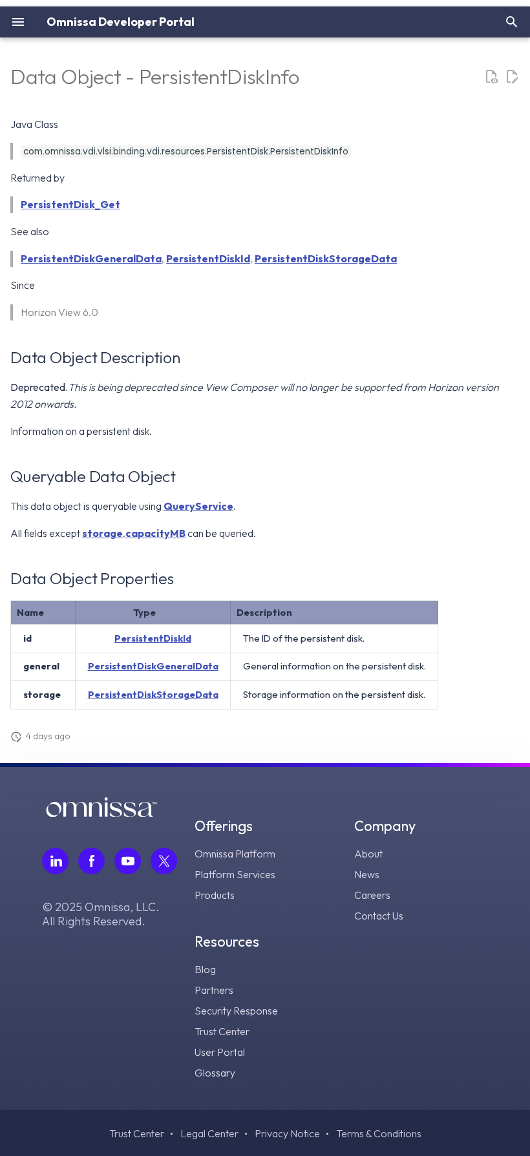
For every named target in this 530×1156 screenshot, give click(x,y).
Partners (214, 989)
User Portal (220, 1052)
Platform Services (235, 874)
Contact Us (378, 915)
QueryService (198, 505)
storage (102, 533)
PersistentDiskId (208, 258)
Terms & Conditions (378, 1133)
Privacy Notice (287, 1133)
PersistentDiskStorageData (326, 258)
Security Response (236, 1010)
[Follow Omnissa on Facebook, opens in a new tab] (91, 861)
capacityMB (155, 533)
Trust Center (222, 1031)
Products (215, 894)
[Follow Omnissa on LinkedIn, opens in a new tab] (55, 861)
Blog (205, 969)
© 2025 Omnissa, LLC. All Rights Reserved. (101, 914)
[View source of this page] (491, 76)
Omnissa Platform (235, 853)
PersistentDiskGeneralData (91, 258)
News (366, 874)
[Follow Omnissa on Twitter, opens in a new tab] (164, 861)
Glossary (215, 1072)
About (368, 853)
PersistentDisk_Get (70, 204)
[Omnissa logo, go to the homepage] (101, 812)
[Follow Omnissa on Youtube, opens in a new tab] (127, 861)
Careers (372, 894)
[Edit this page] (512, 76)
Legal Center (209, 1133)
